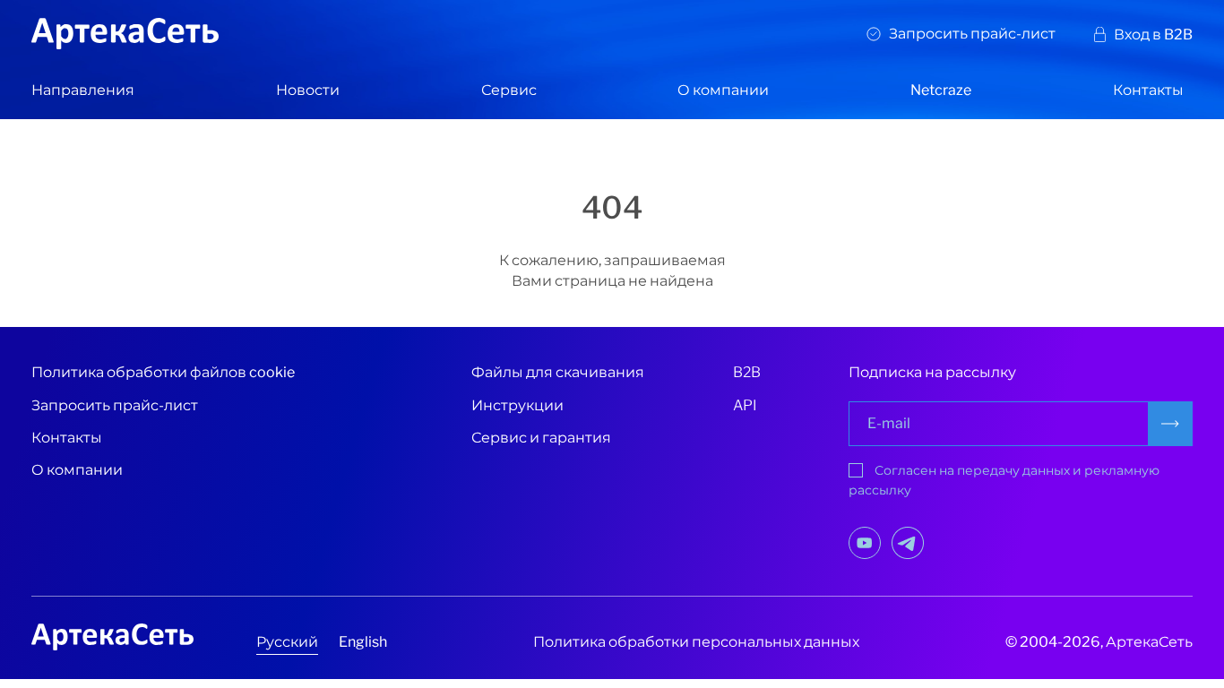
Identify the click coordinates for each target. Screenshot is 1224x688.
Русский (287, 641)
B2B (747, 372)
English (363, 641)
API (745, 405)
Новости (308, 90)
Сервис (509, 90)
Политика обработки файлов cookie (163, 372)
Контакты (1148, 90)
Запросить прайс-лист (972, 33)
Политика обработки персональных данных (696, 641)
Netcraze (940, 90)
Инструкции (517, 405)
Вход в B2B (1153, 34)
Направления (82, 90)
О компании (723, 90)
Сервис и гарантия (541, 437)
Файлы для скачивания (557, 372)
